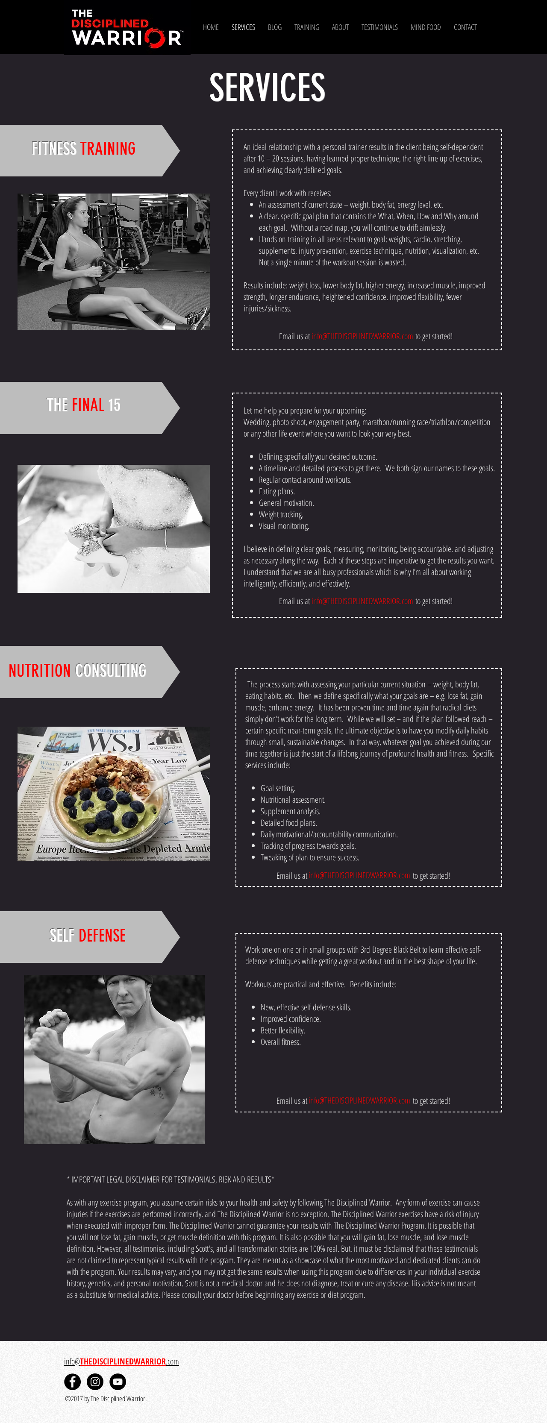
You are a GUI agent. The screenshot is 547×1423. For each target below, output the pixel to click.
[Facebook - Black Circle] (72, 1381)
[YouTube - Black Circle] (117, 1381)
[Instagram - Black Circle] (95, 1381)
